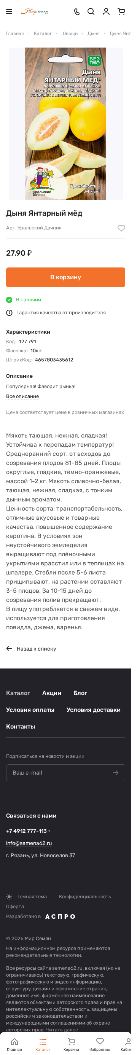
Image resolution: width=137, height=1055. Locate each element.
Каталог (18, 693)
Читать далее (62, 1030)
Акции (51, 693)
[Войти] (106, 11)
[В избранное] (121, 228)
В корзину (65, 277)
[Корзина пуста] (121, 11)
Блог (80, 693)
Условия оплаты (30, 709)
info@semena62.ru (29, 843)
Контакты (20, 726)
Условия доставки (94, 709)
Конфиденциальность (85, 896)
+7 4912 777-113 (26, 831)
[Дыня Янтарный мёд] (66, 124)
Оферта (15, 906)
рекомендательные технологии (43, 955)
